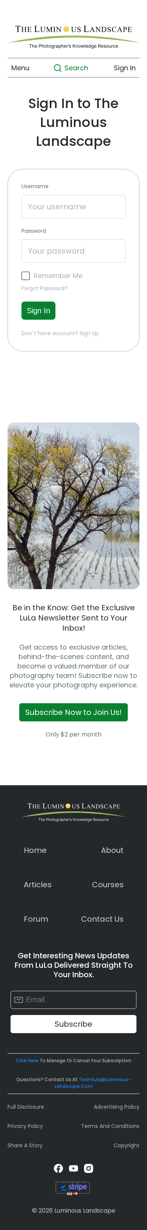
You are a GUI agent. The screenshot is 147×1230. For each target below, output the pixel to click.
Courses (108, 884)
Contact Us (102, 919)
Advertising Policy (116, 1107)
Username (35, 186)
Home (35, 850)
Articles (38, 884)
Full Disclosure (26, 1107)
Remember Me (58, 276)
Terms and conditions (110, 1126)
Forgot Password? (44, 288)
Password (33, 231)
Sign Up (89, 333)
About (112, 850)
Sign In (125, 68)
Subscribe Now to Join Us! (73, 712)
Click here (27, 1060)
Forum (36, 919)
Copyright (126, 1145)
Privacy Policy (25, 1126)
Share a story (25, 1145)
